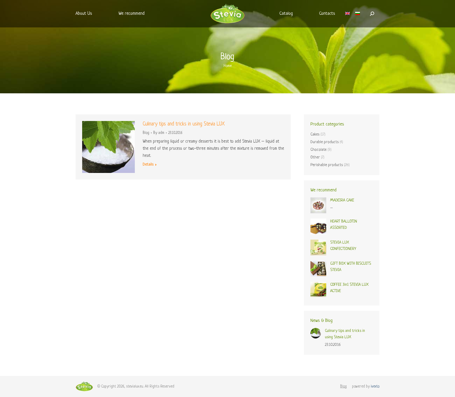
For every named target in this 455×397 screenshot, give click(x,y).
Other (315, 157)
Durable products (324, 142)
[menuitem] (84, 14)
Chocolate (318, 150)
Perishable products (326, 165)
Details (148, 164)
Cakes (314, 134)
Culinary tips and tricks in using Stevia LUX (184, 124)
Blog (146, 133)
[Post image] (315, 333)
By (158, 133)
